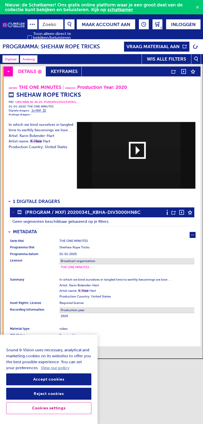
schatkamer (120, 9)
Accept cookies (48, 379)
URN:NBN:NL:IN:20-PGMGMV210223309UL (45, 102)
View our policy (55, 367)
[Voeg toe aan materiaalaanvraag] (173, 71)
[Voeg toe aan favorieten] (193, 71)
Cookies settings (49, 408)
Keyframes (64, 71)
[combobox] (51, 24)
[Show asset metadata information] (169, 212)
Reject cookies (49, 393)
